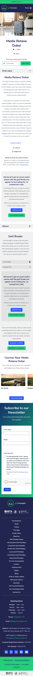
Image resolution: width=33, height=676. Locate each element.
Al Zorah (4, 388)
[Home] (13, 49)
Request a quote (16, 343)
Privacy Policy (24, 472)
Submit (7, 489)
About (5, 226)
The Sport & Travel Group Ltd (16, 638)
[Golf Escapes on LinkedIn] (6, 652)
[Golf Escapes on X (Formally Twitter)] (16, 652)
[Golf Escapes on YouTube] (27, 652)
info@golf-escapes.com (18, 621)
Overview (7, 70)
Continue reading (15, 143)
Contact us (15, 2)
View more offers (16, 215)
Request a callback (16, 348)
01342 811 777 (19, 617)
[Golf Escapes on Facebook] (21, 652)
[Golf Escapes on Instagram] (11, 652)
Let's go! (25, 63)
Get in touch (24, 165)
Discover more (16, 398)
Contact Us (16, 210)
